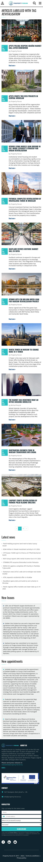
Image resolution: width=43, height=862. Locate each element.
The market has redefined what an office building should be (23, 401)
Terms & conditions (32, 856)
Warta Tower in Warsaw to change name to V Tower (24, 350)
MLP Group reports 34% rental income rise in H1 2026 (22, 559)
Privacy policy (21, 858)
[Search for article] (34, 4)
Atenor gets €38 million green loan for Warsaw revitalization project (24, 300)
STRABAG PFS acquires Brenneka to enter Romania (21, 562)
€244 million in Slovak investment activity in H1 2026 (21, 549)
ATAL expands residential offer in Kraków (17, 577)
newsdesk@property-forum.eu (12, 765)
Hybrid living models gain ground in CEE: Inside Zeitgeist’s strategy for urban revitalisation (24, 148)
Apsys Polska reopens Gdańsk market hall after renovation (25, 46)
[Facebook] (3, 842)
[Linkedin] (9, 842)
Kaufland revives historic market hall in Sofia (23, 250)
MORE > (4, 768)
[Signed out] (2, 4)
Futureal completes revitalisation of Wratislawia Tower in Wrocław (25, 199)
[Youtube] (15, 842)
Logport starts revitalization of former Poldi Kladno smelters (23, 501)
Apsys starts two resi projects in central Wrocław (23, 97)
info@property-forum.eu (12, 797)
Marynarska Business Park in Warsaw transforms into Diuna (22, 451)
